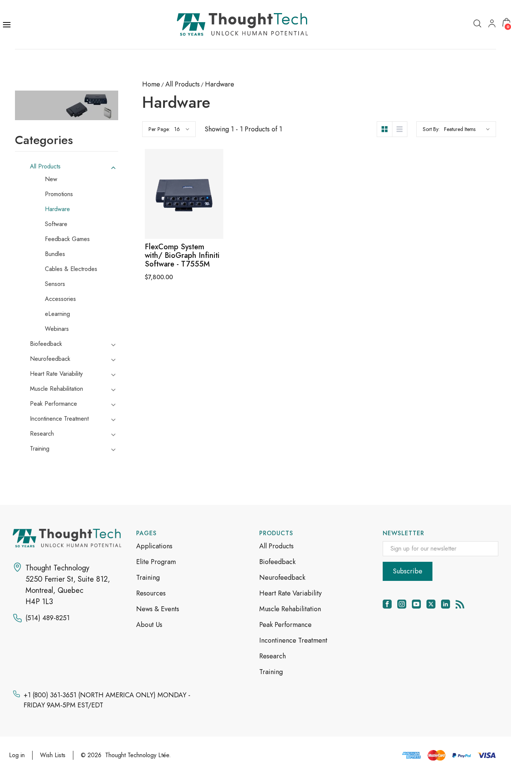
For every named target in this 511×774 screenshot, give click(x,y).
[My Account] (491, 23)
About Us (149, 625)
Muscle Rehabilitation (56, 389)
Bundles (55, 254)
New (51, 179)
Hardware (57, 209)
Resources (151, 593)
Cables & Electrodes (71, 269)
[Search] (477, 23)
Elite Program (156, 562)
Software (56, 224)
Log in (17, 755)
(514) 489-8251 (47, 618)
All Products (45, 166)
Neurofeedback (50, 359)
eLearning (57, 314)
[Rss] (460, 604)
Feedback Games (67, 239)
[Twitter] (430, 604)
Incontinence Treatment (59, 419)
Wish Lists (52, 755)
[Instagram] (401, 604)
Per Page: (159, 129)
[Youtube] (416, 604)
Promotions (59, 194)
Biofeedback (46, 344)
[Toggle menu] (7, 24)
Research (42, 434)
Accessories (60, 299)
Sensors (55, 284)
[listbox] (467, 129)
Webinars (57, 329)
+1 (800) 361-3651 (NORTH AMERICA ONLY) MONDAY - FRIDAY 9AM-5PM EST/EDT (107, 700)
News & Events (157, 609)
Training (39, 448)
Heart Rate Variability (56, 374)
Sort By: (431, 129)
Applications (154, 546)
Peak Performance (53, 404)
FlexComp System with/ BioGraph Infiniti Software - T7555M (182, 255)
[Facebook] (387, 604)
